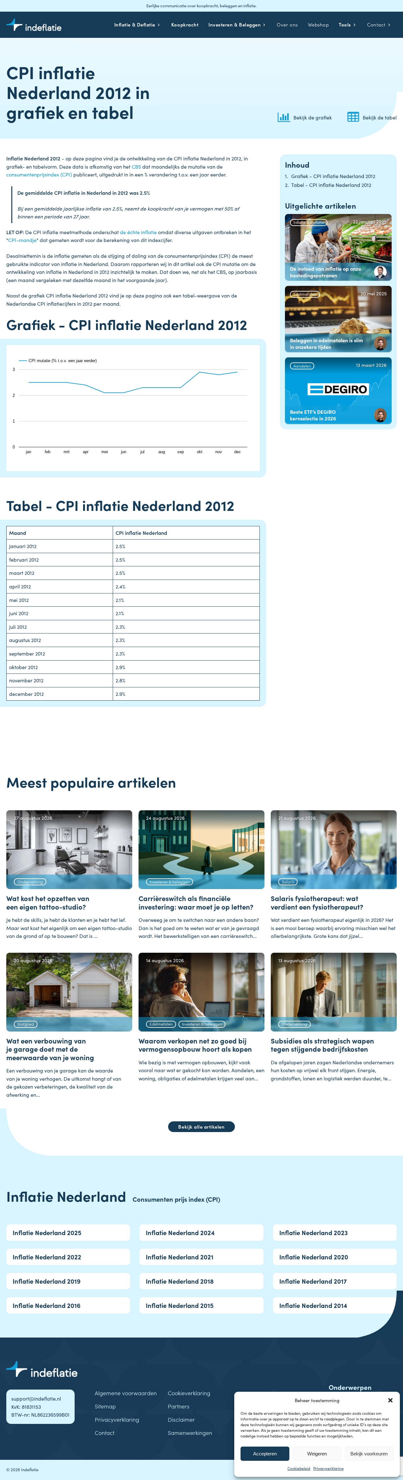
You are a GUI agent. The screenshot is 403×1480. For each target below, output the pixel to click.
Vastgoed (25, 1023)
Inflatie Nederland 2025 (47, 1232)
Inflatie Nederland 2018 (180, 1281)
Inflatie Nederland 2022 (47, 1256)
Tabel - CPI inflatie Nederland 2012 (331, 185)
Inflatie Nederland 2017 (313, 1281)
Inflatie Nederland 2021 (179, 1256)
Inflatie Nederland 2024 (180, 1232)
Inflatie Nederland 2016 (47, 1305)
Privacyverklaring (328, 1468)
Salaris (288, 881)
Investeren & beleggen (170, 881)
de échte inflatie (138, 231)
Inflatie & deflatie (308, 222)
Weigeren (317, 1453)
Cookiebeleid (298, 1468)
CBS (136, 166)
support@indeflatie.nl (36, 1398)
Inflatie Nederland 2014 (313, 1305)
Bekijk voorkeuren (369, 1453)
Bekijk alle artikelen (201, 1126)
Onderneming (30, 881)
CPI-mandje (22, 239)
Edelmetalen (304, 294)
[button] (390, 1400)
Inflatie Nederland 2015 (179, 1305)
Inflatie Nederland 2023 (313, 1232)
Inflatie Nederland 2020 (313, 1256)
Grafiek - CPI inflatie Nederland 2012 (333, 176)
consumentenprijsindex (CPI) (39, 174)
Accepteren (265, 1453)
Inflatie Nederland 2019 (47, 1281)
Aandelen (302, 365)
